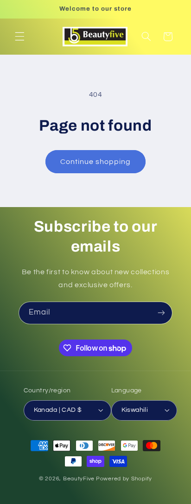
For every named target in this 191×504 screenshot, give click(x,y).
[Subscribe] (161, 313)
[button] (19, 36)
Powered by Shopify (124, 478)
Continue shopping (95, 161)
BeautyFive (79, 478)
